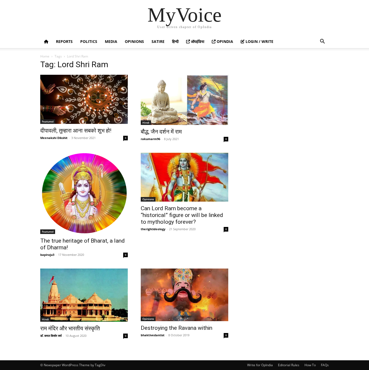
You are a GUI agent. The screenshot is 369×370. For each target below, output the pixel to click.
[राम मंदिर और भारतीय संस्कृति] (84, 295)
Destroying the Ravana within (176, 328)
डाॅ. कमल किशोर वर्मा (51, 336)
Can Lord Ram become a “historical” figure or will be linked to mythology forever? (182, 215)
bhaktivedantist (153, 335)
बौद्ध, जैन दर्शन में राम (161, 131)
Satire (158, 41)
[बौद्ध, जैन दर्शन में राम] (184, 100)
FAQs (325, 365)
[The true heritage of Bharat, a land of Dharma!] (84, 193)
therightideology (153, 229)
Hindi (145, 122)
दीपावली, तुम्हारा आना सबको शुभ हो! (75, 130)
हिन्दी (175, 41)
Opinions (134, 41)
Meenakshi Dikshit (54, 138)
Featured (47, 121)
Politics (88, 41)
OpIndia (224, 41)
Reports (64, 41)
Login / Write (258, 41)
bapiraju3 (47, 255)
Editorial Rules (288, 365)
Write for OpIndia (260, 365)
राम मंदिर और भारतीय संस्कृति (70, 328)
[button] (322, 42)
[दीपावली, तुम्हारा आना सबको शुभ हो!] (84, 99)
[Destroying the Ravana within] (184, 295)
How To (310, 365)
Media (111, 41)
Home (44, 56)
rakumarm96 (150, 139)
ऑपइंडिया (197, 41)
